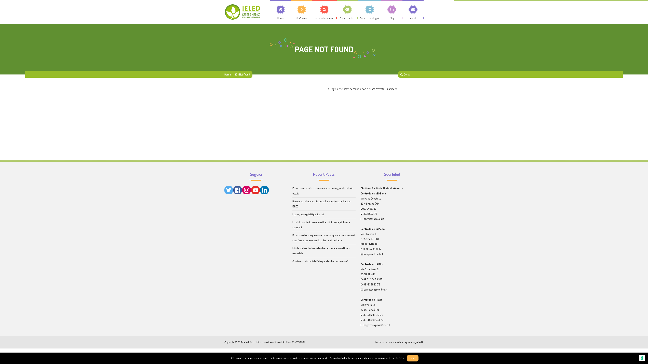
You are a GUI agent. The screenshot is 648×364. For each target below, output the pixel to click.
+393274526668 (371, 249)
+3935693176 (369, 213)
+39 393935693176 (373, 320)
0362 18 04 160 (370, 244)
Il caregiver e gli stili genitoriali (308, 214)
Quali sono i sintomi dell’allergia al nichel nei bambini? (320, 261)
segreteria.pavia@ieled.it (377, 325)
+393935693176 (371, 284)
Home (227, 74)
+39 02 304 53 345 (372, 279)
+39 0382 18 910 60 (372, 314)
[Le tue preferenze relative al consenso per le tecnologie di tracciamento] (642, 358)
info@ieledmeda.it (373, 254)
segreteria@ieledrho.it (375, 289)
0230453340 (369, 208)
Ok (412, 358)
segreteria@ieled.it (374, 218)
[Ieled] (242, 12)
